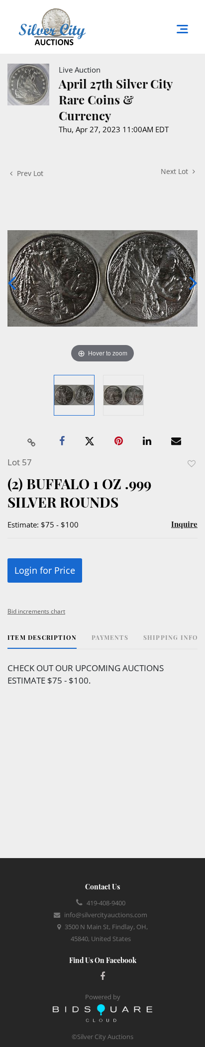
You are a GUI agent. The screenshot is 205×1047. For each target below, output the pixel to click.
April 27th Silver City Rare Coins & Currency (115, 99)
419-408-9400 (106, 902)
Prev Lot (29, 173)
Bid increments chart (36, 611)
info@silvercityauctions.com (105, 914)
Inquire (184, 524)
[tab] (42, 641)
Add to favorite (192, 463)
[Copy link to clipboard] (32, 441)
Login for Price (44, 570)
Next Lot (175, 171)
